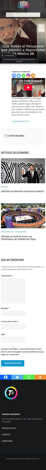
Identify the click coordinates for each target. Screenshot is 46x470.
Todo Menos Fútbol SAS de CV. (28, 459)
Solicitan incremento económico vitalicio (22, 191)
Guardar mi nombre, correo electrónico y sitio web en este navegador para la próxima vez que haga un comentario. (22, 352)
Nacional (4, 187)
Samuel (22, 136)
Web (3, 334)
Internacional (20, 232)
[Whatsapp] (23, 75)
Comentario (7, 276)
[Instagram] (28, 75)
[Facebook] (14, 75)
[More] (33, 75)
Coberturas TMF (7, 232)
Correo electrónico (10, 321)
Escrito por (13, 136)
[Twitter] (19, 75)
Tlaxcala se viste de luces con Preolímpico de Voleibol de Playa (18, 238)
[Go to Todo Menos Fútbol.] (2, 56)
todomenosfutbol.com (20, 121)
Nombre (5, 308)
